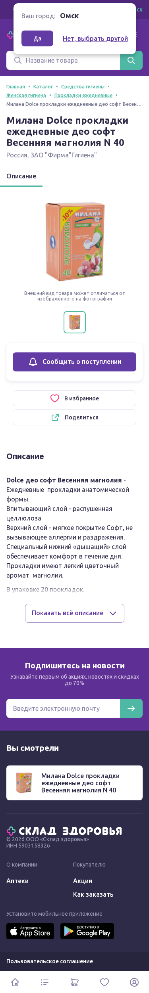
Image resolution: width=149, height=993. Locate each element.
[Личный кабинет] (134, 982)
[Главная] (66, 830)
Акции (82, 880)
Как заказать (93, 894)
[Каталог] (45, 982)
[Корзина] (74, 982)
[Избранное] (104, 982)
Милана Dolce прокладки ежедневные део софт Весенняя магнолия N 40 (80, 783)
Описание (21, 176)
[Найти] (131, 60)
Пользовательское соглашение (49, 961)
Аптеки (17, 880)
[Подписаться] (131, 708)
